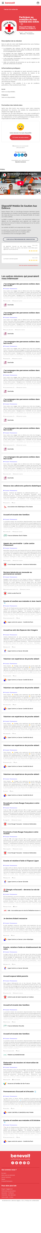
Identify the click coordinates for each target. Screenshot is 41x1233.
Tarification (11, 1193)
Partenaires (9, 1181)
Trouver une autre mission (21, 137)
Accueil (21, 32)
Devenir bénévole (6, 1177)
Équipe (3, 1179)
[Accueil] (8, 3)
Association (4, 1193)
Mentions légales (16, 1200)
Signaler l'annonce (20, 161)
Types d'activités (29, 32)
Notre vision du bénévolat (8, 1175)
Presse (3, 1181)
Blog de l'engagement (7, 1189)
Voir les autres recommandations (28, 265)
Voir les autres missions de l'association (20, 239)
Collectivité (4, 1195)
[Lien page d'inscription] (38, 3)
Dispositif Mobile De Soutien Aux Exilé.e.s (27, 27)
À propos (4, 1173)
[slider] (33, 251)
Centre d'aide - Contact (7, 1197)
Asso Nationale (12, 1195)
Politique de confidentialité (32, 1200)
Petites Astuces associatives (9, 1191)
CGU (23, 1200)
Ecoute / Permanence (27, 33)
